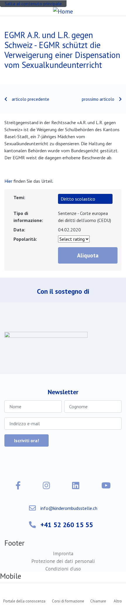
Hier (8, 181)
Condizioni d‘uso (63, 568)
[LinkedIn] (75, 485)
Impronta (63, 553)
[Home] (63, 11)
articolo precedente (30, 99)
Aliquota (87, 255)
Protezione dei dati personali (63, 561)
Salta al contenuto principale (33, 3)
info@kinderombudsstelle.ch (68, 508)
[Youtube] (106, 485)
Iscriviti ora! (26, 440)
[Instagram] (46, 485)
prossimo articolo (98, 99)
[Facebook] (18, 485)
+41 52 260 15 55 (66, 524)
